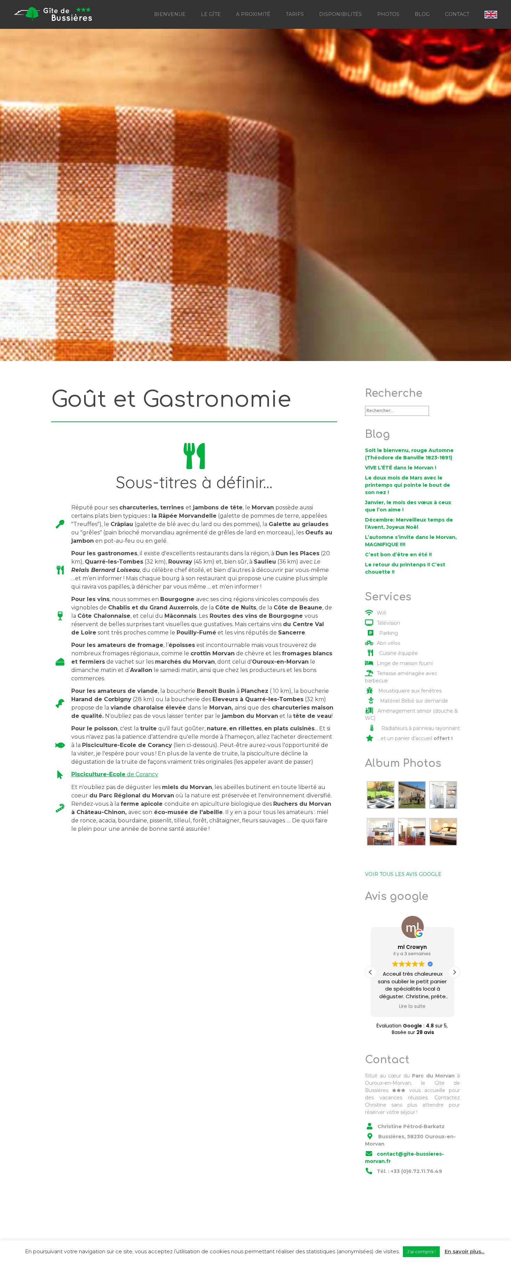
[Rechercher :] (397, 410)
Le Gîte (211, 14)
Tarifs (295, 14)
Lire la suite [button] (412, 1006)
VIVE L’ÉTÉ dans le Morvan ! (400, 468)
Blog (422, 14)
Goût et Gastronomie (197, 193)
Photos (388, 14)
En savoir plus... (464, 1251)
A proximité (253, 14)
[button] (454, 972)
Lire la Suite (78, 221)
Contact (457, 14)
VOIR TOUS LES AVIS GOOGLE (403, 874)
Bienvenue (170, 14)
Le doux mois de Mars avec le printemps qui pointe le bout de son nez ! (407, 485)
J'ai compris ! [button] (421, 1251)
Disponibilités (340, 14)
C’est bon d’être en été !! (398, 554)
